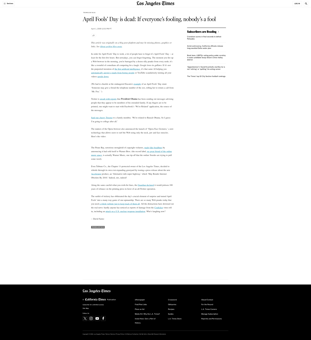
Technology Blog (89, 12)
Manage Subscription (209, 314)
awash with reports (108, 98)
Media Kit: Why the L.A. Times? (147, 314)
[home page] (155, 3)
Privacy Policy (120, 334)
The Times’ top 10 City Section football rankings (206, 76)
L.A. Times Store (174, 319)
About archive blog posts (111, 46)
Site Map (86, 308)
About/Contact (207, 300)
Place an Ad (139, 309)
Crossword (172, 300)
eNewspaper (140, 300)
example (137, 83)
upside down (102, 76)
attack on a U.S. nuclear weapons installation (125, 211)
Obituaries (172, 304)
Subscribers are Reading (201, 31)
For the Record (207, 304)
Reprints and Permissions (211, 319)
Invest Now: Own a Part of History (145, 321)
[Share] (93, 35)
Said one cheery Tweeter (102, 117)
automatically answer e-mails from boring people (112, 72)
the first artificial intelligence (127, 68)
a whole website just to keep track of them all (120, 203)
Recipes (171, 309)
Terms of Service (110, 334)
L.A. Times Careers (209, 309)
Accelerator (96, 173)
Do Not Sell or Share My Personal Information (153, 334)
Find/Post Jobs (141, 304)
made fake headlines (153, 147)
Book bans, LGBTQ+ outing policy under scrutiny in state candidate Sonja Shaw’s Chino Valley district (206, 58)
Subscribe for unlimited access (93, 305)
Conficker (158, 207)
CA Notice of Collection (131, 334)
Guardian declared (146, 185)
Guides (170, 314)
